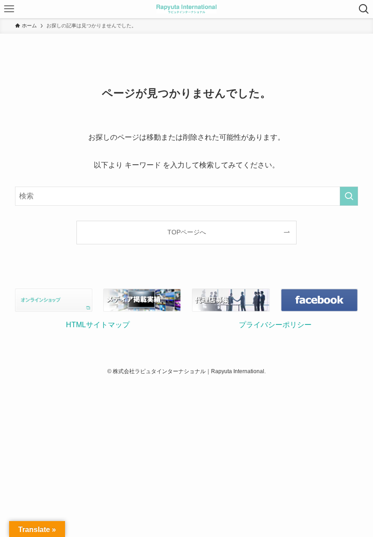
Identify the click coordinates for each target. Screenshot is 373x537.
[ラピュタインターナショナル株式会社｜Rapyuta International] (186, 9)
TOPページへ (186, 232)
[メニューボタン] (9, 9)
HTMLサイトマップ (98, 325)
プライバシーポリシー (275, 325)
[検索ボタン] (364, 9)
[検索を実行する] (349, 196)
